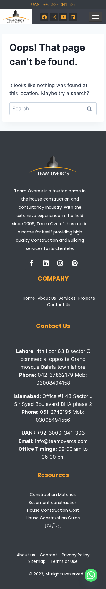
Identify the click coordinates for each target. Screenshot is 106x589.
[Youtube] (63, 17)
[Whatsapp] (91, 575)
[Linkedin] (45, 263)
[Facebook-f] (31, 263)
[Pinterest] (74, 263)
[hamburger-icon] (95, 17)
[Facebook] (44, 17)
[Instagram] (54, 17)
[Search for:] (53, 108)
